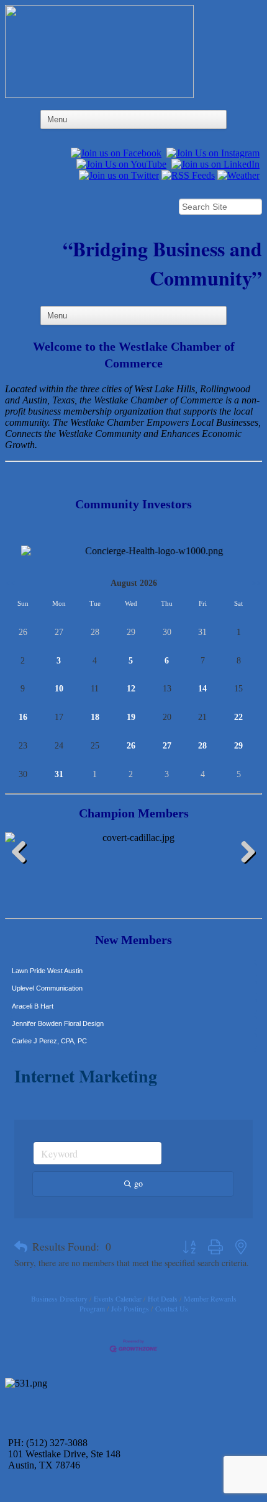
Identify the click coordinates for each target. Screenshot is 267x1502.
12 (131, 688)
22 (238, 717)
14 (202, 688)
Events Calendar (118, 1298)
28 (202, 745)
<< (10, 583)
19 (131, 717)
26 (131, 745)
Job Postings (130, 1308)
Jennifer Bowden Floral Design (58, 1018)
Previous (23, 854)
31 (59, 774)
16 (23, 717)
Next (243, 854)
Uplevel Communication (47, 982)
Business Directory (59, 1298)
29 (238, 745)
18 (95, 717)
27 (167, 745)
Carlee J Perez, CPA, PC (49, 1035)
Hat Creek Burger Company (54, 1053)
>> (257, 583)
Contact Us (171, 1308)
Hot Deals (163, 1298)
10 (59, 688)
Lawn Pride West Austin (47, 965)
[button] (20, 1247)
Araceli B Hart (32, 1000)
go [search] (138, 1183)
